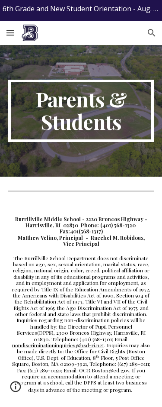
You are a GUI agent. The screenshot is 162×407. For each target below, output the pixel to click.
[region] (81, 10)
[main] (81, 111)
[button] (10, 33)
